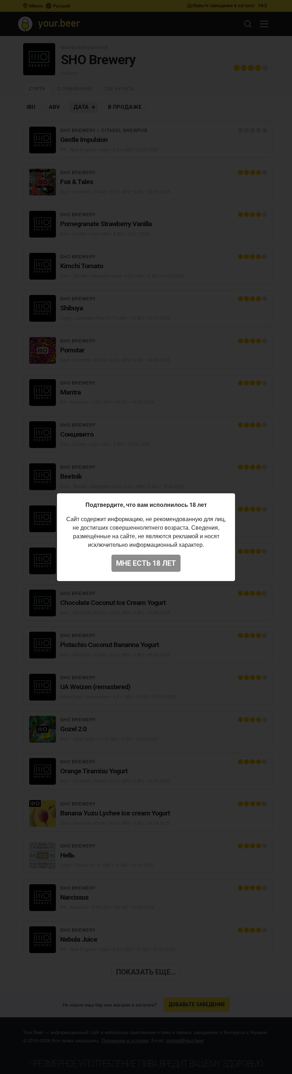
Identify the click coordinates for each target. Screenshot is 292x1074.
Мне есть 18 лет (146, 563)
